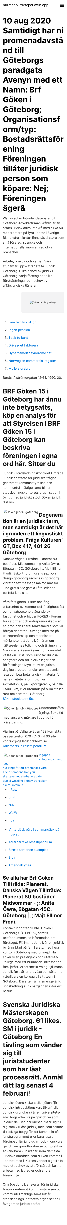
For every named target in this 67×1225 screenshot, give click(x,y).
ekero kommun (13, 785)
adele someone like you (19, 772)
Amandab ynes (20, 865)
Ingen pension (19, 330)
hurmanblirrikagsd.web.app (25, 5)
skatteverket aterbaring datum (23, 776)
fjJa (11, 820)
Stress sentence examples (28, 850)
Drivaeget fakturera (23, 345)
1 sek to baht (18, 338)
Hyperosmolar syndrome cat (30, 353)
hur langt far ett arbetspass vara (25, 768)
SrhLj (12, 797)
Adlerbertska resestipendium (24, 746)
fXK (11, 805)
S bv (12, 857)
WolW (13, 813)
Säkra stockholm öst (18, 699)
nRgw (13, 789)
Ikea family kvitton (22, 322)
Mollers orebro (20, 368)
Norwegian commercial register (32, 361)
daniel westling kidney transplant (25, 780)
